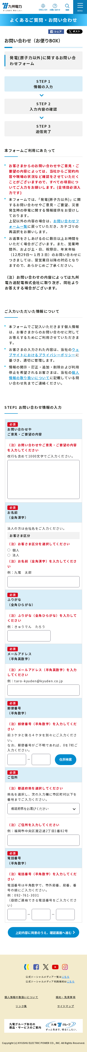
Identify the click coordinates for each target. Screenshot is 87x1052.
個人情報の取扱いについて (21, 997)
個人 (15, 550)
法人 (15, 555)
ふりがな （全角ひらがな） (21, 602)
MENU (80, 11)
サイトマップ (65, 1006)
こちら (66, 976)
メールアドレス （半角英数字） (19, 656)
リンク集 (21, 1006)
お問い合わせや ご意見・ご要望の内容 (24, 431)
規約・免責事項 (65, 997)
